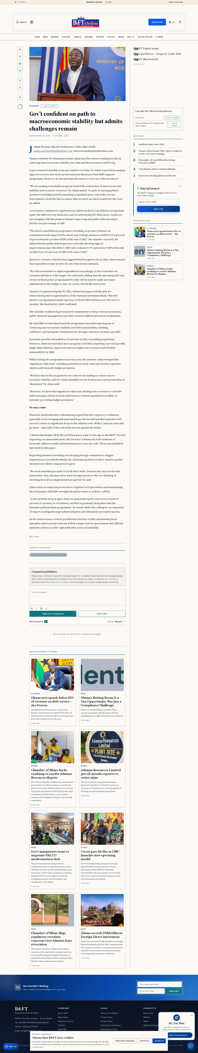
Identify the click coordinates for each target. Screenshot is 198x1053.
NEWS (45, 37)
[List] (46, 608)
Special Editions (145, 37)
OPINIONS (100, 37)
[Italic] (36, 608)
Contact (61, 1025)
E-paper (159, 37)
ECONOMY (66, 37)
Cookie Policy (107, 1021)
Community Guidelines (111, 1025)
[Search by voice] (32, 22)
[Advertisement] (158, 84)
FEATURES (89, 37)
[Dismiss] (180, 186)
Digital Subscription (152, 1025)
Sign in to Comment (53, 614)
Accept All (159, 1041)
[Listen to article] (20, 97)
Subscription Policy (109, 1029)
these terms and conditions (57, 582)
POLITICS (111, 37)
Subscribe (157, 22)
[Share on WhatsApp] (20, 70)
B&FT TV (130, 37)
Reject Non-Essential (125, 1041)
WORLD (121, 37)
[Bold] (31, 608)
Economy (34, 106)
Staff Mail (62, 1029)
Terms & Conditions (109, 1013)
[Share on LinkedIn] (20, 63)
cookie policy (37, 1047)
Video (146, 1021)
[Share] (20, 80)
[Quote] (41, 608)
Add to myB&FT (50, 106)
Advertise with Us (65, 1021)
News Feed (148, 1013)
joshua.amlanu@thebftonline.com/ (53, 151)
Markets (146, 1017)
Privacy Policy (107, 1017)
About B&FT (63, 1013)
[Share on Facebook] (20, 56)
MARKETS (77, 37)
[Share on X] (20, 49)
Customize (144, 1041)
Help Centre (63, 1017)
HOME (37, 37)
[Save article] (20, 87)
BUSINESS (55, 37)
